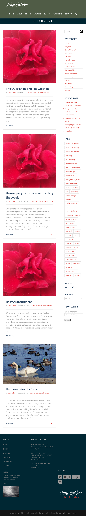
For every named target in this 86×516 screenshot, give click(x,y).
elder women (70, 176)
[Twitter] (69, 477)
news (77, 243)
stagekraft (69, 267)
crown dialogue (71, 172)
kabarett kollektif (71, 219)
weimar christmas (71, 271)
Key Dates (68, 53)
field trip (75, 188)
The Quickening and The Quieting (27, 88)
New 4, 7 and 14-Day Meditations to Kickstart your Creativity (72, 112)
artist (67, 148)
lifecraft (77, 231)
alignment (75, 144)
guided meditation (72, 203)
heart (67, 207)
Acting (67, 43)
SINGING (6, 449)
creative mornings (71, 164)
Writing (67, 90)
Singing (67, 80)
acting (68, 144)
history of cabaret (71, 211)
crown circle (76, 168)
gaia (67, 192)
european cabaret (71, 184)
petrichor (69, 247)
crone (67, 168)
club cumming (70, 160)
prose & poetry (70, 251)
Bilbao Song (68, 131)
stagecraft (76, 263)
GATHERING (7, 461)
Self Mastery (46, 393)
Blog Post (32, 393)
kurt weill (69, 231)
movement (69, 243)
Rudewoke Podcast (71, 73)
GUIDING (6, 457)
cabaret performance (72, 151)
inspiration (69, 215)
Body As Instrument (19, 302)
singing (68, 263)
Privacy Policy (62, 513)
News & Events (44, 92)
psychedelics (70, 255)
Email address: (70, 311)
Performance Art (70, 63)
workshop (69, 275)
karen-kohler (70, 223)
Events (68, 188)
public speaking (71, 259)
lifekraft (68, 235)
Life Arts (38, 393)
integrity (78, 215)
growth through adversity (71, 197)
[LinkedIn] (78, 477)
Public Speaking (70, 70)
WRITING (6, 453)
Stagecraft (68, 83)
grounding (74, 192)
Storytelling (69, 87)
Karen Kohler (12, 92)
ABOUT (5, 445)
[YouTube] (65, 477)
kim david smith (71, 227)
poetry (76, 247)
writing (77, 275)
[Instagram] (60, 477)
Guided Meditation (34, 92)
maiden (76, 235)
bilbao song (75, 148)
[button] (76, 13)
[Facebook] (74, 477)
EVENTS (6, 465)
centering (69, 156)
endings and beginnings (73, 180)
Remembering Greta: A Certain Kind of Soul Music (42, 446)
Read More (10, 126)
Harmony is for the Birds (21, 389)
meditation (69, 239)
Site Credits (72, 513)
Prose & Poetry (69, 67)
